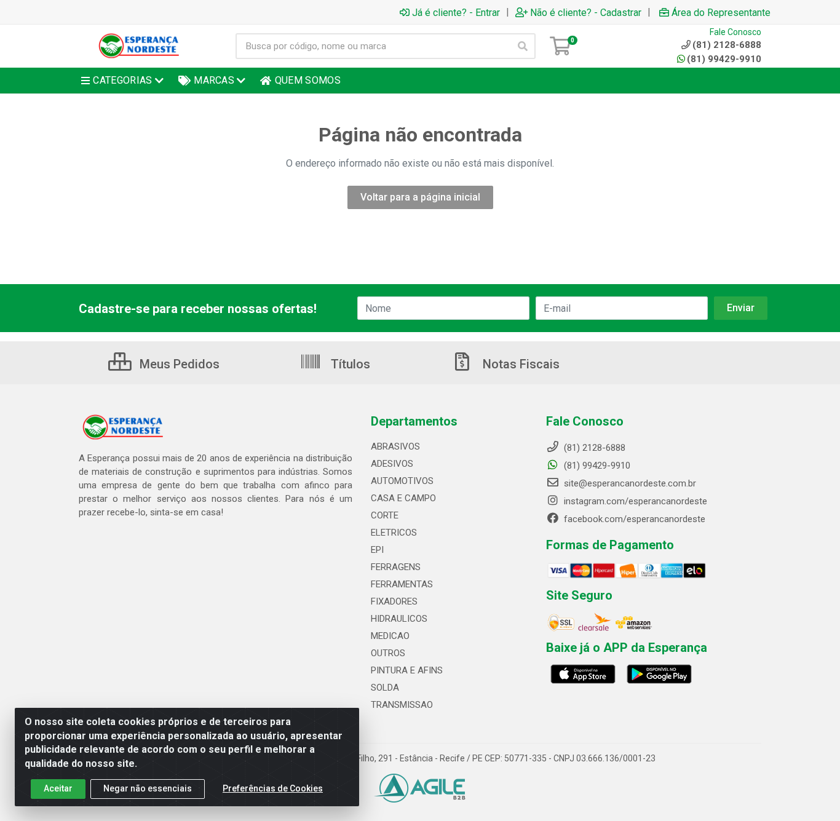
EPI (377, 549)
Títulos (349, 364)
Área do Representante (721, 12)
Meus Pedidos (178, 364)
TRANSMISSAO (402, 704)
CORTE (384, 515)
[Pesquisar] (523, 46)
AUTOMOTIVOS (402, 480)
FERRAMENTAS (402, 584)
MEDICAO (390, 635)
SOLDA (385, 687)
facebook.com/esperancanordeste (633, 519)
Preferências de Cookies (273, 788)
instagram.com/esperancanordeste (634, 501)
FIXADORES (394, 601)
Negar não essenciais (147, 788)
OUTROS (388, 653)
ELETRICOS (394, 532)
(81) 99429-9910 (724, 59)
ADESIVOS (392, 463)
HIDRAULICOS (399, 618)
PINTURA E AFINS (407, 670)
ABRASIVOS (395, 446)
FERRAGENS (396, 567)
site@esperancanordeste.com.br (628, 483)
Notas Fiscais (520, 364)
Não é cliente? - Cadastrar (585, 12)
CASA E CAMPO (403, 498)
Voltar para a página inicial (420, 197)
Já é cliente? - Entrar (456, 12)
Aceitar (58, 788)
